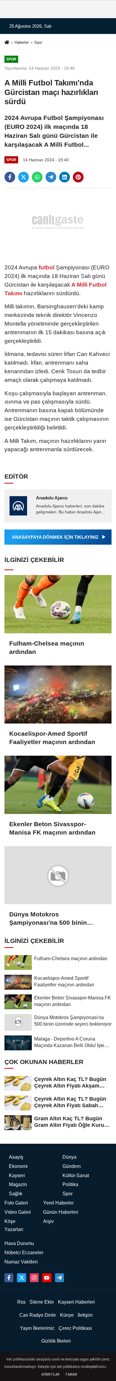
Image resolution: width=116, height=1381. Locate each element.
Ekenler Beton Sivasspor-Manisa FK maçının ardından (52, 828)
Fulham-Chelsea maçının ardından (46, 647)
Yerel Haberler (58, 1202)
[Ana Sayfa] (6, 43)
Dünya (69, 1157)
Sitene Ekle (41, 1302)
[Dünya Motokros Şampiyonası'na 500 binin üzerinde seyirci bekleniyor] (58, 875)
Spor (38, 42)
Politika (70, 1184)
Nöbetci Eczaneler (23, 1252)
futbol (46, 267)
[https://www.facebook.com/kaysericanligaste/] (8, 1277)
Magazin (18, 1184)
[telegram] (51, 177)
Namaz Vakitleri (21, 1261)
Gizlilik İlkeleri (56, 1340)
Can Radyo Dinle (37, 1315)
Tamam (71, 1374)
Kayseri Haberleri (76, 1302)
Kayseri (17, 1175)
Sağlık (15, 1193)
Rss (21, 1302)
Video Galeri (17, 1212)
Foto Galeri (16, 1202)
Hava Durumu (19, 1243)
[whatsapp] (37, 177)
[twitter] (23, 177)
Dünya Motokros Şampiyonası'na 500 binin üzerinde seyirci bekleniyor (50, 919)
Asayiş (16, 1157)
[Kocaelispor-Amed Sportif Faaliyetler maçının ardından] (58, 694)
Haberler (22, 42)
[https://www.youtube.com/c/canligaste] (46, 1277)
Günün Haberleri (60, 1212)
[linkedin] (64, 177)
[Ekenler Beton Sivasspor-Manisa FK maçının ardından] (58, 785)
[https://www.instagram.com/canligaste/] (34, 1277)
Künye (67, 1315)
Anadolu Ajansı (52, 497)
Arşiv (48, 1221)
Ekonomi (18, 1166)
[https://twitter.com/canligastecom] (21, 1277)
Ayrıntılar (50, 1374)
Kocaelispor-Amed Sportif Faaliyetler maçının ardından (52, 737)
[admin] (59, 1277)
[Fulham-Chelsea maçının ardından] (58, 604)
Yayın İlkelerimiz (37, 1328)
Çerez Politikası (75, 1328)
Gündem (71, 1166)
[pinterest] (78, 177)
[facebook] (9, 177)
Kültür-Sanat (75, 1175)
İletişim (85, 1315)
